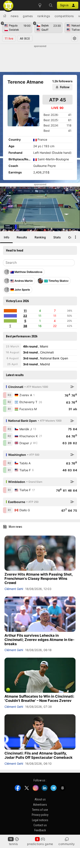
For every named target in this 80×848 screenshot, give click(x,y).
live (9, 38)
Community (66, 844)
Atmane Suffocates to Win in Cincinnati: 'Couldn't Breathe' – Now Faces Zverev (39, 698)
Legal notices (40, 820)
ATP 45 (57, 100)
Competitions (64, 16)
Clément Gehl (13, 589)
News (14, 16)
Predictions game (40, 844)
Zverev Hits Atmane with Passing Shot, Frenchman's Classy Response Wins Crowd (38, 578)
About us (40, 799)
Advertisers (40, 804)
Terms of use (40, 809)
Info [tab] (6, 237)
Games (28, 16)
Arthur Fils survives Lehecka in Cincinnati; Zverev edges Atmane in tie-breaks (39, 639)
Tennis (13, 844)
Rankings (43, 16)
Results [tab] (22, 237)
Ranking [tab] (40, 237)
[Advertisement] (40, 58)
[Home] (4, 16)
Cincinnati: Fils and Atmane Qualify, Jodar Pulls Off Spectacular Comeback (38, 755)
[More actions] (75, 237)
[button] (50, 5)
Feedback (40, 830)
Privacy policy (40, 814)
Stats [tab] (57, 237)
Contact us (40, 825)
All (25, 38)
